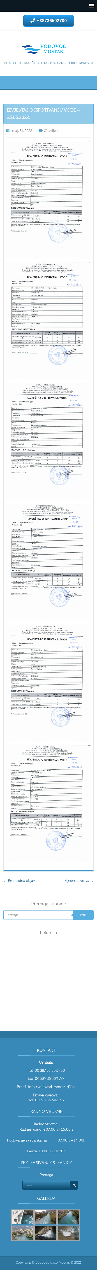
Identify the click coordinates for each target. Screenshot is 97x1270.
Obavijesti (51, 131)
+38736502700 (52, 20)
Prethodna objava (20, 881)
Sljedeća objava (79, 881)
